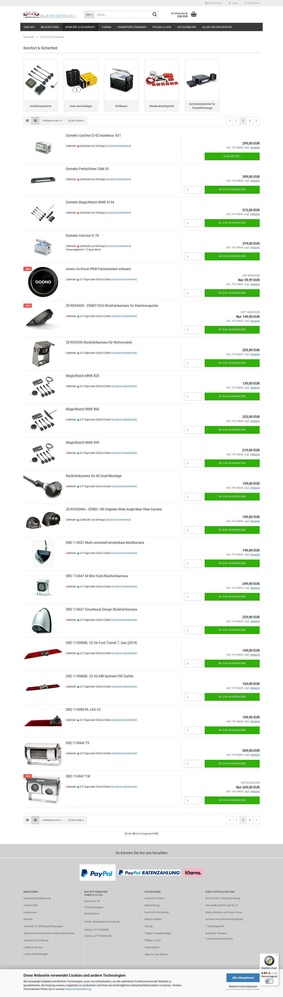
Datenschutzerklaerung (37, 898)
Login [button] (234, 3)
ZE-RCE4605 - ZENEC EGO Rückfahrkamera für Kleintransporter (112, 306)
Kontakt (28, 919)
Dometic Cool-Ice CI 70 (82, 236)
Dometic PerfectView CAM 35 (87, 169)
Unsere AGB (30, 905)
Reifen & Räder (153, 919)
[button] (213, 3)
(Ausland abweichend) (118, 146)
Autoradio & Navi (154, 898)
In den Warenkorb (232, 189)
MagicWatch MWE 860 (82, 409)
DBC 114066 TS (77, 743)
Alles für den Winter (217, 27)
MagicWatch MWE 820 (82, 376)
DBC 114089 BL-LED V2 (83, 710)
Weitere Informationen (243, 986)
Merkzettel (253, 3)
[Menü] (276, 955)
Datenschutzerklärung (78, 989)
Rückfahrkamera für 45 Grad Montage (93, 476)
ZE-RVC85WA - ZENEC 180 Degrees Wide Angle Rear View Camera (114, 509)
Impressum (30, 912)
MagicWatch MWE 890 (82, 442)
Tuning (106, 27)
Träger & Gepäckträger (158, 933)
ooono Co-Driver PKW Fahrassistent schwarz (98, 269)
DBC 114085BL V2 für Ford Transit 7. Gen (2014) (101, 643)
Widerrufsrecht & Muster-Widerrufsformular (49, 933)
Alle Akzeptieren (243, 977)
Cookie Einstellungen (35, 954)
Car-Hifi (29, 27)
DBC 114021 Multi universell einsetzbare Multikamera (105, 543)
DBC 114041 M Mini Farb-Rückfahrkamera (97, 576)
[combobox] (52, 121)
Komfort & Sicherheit (80, 27)
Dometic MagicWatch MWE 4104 (90, 202)
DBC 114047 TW (78, 776)
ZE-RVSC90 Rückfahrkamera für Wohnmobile (99, 342)
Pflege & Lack (161, 27)
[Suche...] (155, 14)
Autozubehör (186, 27)
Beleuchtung (50, 27)
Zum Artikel (232, 156)
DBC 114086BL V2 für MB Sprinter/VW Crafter (99, 676)
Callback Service (33, 947)
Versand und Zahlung (35, 940)
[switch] (269, 981)
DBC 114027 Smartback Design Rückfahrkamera (101, 609)
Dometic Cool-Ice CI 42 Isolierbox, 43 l (93, 135)
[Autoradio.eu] (50, 14)
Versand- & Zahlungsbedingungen (43, 926)
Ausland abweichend (219, 938)
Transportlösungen (131, 27)
